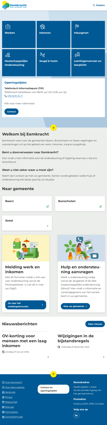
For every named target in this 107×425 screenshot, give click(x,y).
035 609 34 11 (15, 96)
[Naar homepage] (46, 5)
